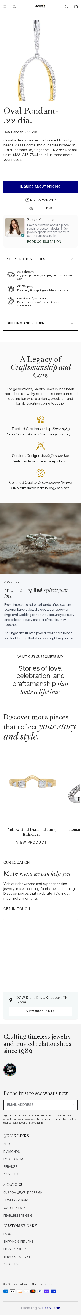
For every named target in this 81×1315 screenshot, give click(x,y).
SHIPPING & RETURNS (18, 1241)
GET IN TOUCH (16, 909)
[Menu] (5, 6)
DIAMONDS (11, 1151)
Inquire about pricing (40, 186)
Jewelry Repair (15, 1200)
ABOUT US (10, 1174)
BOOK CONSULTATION (44, 241)
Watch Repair (14, 1208)
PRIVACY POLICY (14, 1249)
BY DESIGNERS (13, 1159)
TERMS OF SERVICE (17, 1257)
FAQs (7, 1234)
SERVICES (10, 1166)
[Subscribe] (72, 1105)
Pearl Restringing (17, 1215)
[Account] (66, 6)
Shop (7, 1144)
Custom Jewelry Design (23, 1192)
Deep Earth (51, 1308)
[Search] (14, 6)
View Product (31, 842)
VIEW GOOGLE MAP (40, 1011)
